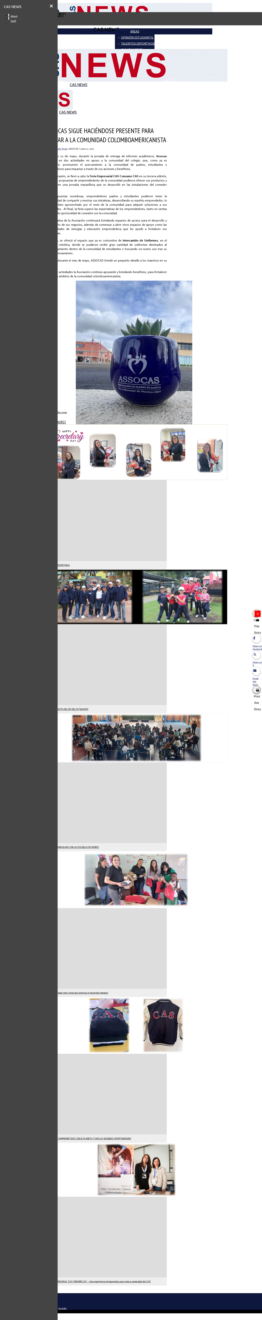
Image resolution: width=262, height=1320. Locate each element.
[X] (106, 1300)
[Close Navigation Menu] (51, 6)
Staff (13, 21)
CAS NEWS (12, 7)
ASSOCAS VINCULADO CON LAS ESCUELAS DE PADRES (73, 847)
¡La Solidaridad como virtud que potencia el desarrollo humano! (78, 993)
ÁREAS (134, 31)
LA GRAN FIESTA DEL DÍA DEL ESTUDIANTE (68, 709)
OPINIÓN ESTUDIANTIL (137, 37)
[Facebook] (106, 1304)
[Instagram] (106, 1295)
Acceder (62, 1308)
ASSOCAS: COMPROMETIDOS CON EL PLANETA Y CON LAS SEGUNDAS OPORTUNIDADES (89, 1138)
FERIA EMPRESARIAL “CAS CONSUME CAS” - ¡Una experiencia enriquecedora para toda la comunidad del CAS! (99, 1281)
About (14, 16)
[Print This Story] (256, 690)
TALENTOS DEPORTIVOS (138, 43)
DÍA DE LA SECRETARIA (59, 565)
